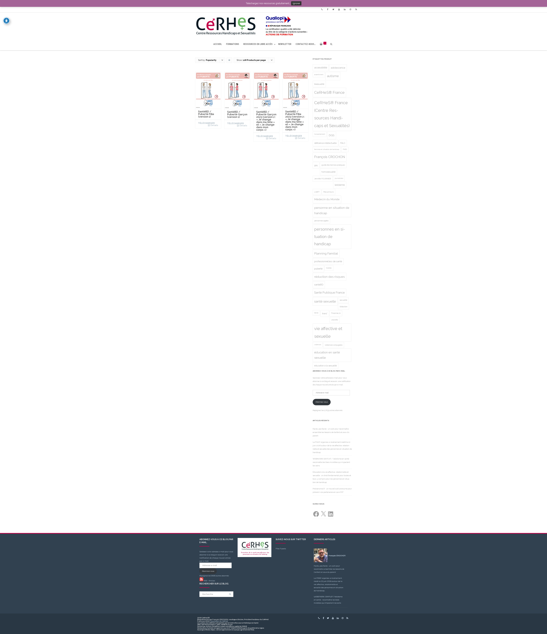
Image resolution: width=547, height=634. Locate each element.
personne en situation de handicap (331, 210)
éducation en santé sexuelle (327, 355)
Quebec (329, 268)
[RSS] (356, 9)
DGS (331, 135)
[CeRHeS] (273, 25)
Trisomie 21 (336, 313)
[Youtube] (339, 9)
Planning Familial (326, 253)
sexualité (343, 300)
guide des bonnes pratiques (333, 165)
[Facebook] (327, 9)
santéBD (318, 284)
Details (214, 125)
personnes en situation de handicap (329, 236)
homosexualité (328, 172)
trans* (324, 313)
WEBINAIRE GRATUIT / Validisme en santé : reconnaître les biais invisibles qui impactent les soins (331, 462)
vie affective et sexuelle (328, 332)
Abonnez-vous (321, 402)
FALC (342, 143)
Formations (232, 44)
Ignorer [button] (296, 3)
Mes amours (328, 192)
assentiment (318, 74)
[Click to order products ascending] (229, 60)
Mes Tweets (281, 549)
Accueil (217, 44)
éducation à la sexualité (325, 365)
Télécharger (206, 123)
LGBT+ (317, 192)
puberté (318, 268)
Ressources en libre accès (258, 44)
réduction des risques (329, 276)
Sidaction (343, 307)
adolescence (338, 67)
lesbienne (340, 185)
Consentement (319, 134)
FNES (345, 149)
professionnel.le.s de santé (328, 261)
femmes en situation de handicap (326, 149)
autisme (333, 76)
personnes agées (321, 221)
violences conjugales (333, 345)
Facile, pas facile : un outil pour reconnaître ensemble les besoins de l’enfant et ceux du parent (331, 432)
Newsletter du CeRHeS (219, 621)
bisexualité (319, 84)
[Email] (350, 9)
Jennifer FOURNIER (322, 179)
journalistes (339, 178)
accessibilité (320, 67)
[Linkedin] (345, 9)
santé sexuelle (325, 301)
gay (316, 165)
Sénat (316, 313)
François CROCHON (329, 157)
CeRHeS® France (329, 92)
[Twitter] (333, 9)
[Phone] (322, 9)
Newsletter (284, 44)
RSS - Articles (209, 581)
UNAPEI (334, 320)
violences (317, 344)
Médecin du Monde (327, 199)
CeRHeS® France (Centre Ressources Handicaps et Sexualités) (332, 114)
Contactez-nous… (306, 44)
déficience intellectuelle (325, 143)
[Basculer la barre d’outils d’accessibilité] (6, 20)
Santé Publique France (329, 292)
